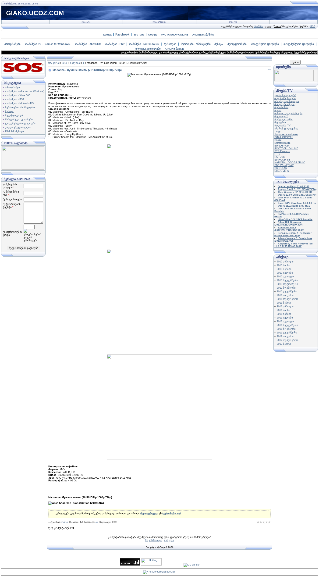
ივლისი (75, 62)
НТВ (277, 154)
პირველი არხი (283, 119)
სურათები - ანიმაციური (196, 44)
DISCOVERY (281, 170)
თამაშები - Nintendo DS (144, 44)
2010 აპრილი (285, 261)
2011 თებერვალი (287, 298)
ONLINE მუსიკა (174, 48)
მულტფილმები (237, 44)
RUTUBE (279, 156)
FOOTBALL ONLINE (286, 148)
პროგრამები (12, 44)
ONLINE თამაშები (203, 34)
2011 (64, 62)
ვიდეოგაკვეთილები (148, 48)
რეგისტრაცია (159, 22)
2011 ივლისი (285, 317)
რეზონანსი (281, 107)
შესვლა (233, 22)
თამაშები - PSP (114, 44)
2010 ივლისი (285, 272)
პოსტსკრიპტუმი (284, 104)
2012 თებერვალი (287, 340)
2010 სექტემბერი (287, 280)
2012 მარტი (284, 343)
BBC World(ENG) (284, 165)
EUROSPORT (282, 145)
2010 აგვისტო (285, 276)
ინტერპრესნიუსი (285, 98)
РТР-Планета (282, 151)
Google (152, 34)
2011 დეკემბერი (287, 332)
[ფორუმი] (294, 80)
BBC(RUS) (280, 168)
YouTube (139, 34)
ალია (277, 110)
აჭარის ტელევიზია (286, 128)
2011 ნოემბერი (286, 328)
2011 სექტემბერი (287, 325)
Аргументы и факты (286, 134)
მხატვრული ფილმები (265, 44)
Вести (277, 140)
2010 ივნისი (284, 269)
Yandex (107, 34)
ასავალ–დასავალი (286, 101)
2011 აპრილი (285, 306)
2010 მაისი (283, 265)
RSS (312, 26)
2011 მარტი (284, 302)
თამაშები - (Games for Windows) (24, 91)
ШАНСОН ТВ (282, 159)
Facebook (122, 34)
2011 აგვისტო (285, 321)
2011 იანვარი (285, 295)
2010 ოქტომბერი (287, 284)
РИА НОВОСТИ (283, 137)
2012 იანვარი (285, 336)
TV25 (277, 131)
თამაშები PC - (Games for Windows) (48, 44)
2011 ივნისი (284, 313)
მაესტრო (280, 122)
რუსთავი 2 (281, 116)
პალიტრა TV (282, 125)
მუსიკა (218, 44)
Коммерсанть (282, 142)
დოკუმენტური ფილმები (299, 44)
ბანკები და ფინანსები (288, 113)
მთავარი (86, 22)
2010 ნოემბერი (286, 287)
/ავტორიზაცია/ (171, 513)
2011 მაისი (283, 310)
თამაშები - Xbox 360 (88, 44)
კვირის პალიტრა (285, 95)
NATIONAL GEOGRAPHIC (289, 162)
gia (97, 522)
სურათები (170, 44)
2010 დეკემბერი (287, 291)
